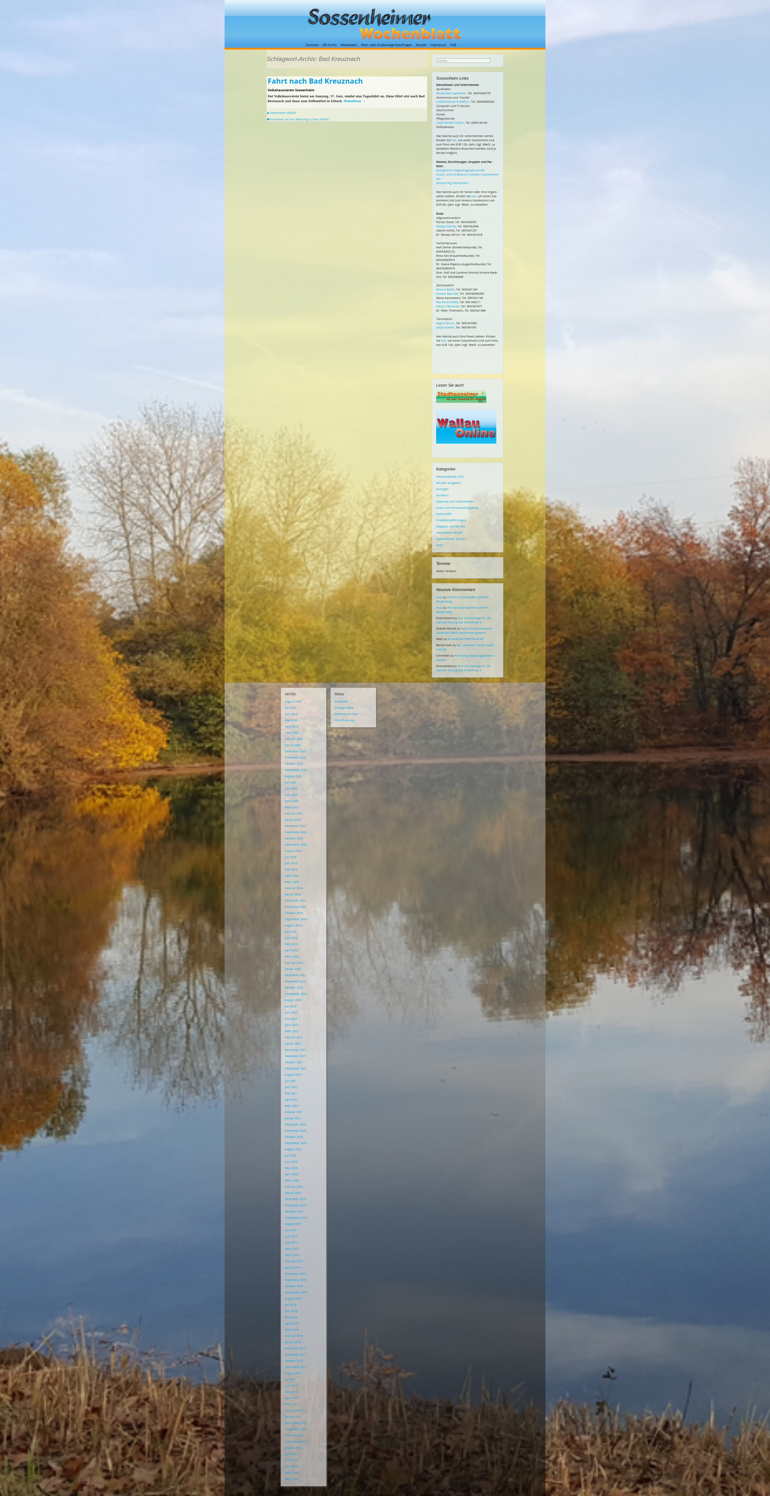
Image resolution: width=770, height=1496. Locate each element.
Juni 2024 (291, 863)
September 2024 (296, 844)
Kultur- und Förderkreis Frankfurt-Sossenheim (467, 174)
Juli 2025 (290, 782)
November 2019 (295, 1205)
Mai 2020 (291, 1168)
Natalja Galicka (446, 226)
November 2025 (295, 757)
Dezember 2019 (295, 1199)
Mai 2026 (291, 720)
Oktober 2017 (294, 1361)
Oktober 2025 (294, 764)
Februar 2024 (294, 888)
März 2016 (292, 1479)
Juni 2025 (291, 788)
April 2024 (292, 875)
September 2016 (296, 1441)
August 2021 (293, 1075)
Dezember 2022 (295, 975)
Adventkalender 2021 (450, 476)
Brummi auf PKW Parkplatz (466, 639)
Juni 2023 (291, 938)
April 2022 (292, 1025)
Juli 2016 (290, 1454)
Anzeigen (442, 489)
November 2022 (295, 981)
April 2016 (292, 1473)
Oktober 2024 (294, 838)
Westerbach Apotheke (451, 93)
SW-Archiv (329, 45)
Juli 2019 (290, 1230)
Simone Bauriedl (447, 294)
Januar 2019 (293, 1267)
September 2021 (296, 1068)
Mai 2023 (291, 944)
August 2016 (293, 1448)
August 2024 (293, 851)
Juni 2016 (291, 1460)
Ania (439, 597)
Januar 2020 (293, 1193)
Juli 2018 (290, 1305)
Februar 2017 (294, 1410)
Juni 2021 (291, 1087)
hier (454, 140)
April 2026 (292, 726)
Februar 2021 (294, 1112)
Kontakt (421, 45)
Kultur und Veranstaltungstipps (457, 508)
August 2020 (293, 1149)
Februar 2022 (294, 1037)
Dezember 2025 (295, 751)
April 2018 (292, 1323)
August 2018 (293, 1298)
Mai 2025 (291, 795)
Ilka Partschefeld (447, 302)
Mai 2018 (291, 1317)
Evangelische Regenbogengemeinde (460, 170)
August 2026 (293, 701)
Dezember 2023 (295, 900)
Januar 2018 (293, 1342)
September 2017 (296, 1367)
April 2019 (292, 1249)
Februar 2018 (294, 1336)
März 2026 (292, 732)
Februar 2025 (294, 813)
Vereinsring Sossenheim (452, 183)
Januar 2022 (293, 1043)
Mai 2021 (291, 1093)
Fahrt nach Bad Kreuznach (315, 81)
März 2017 (292, 1404)
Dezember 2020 (295, 1124)
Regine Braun (445, 323)
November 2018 (295, 1280)
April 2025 (292, 801)
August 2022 (293, 1000)
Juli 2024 (290, 857)
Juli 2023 (290, 931)
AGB (453, 45)
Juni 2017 (291, 1385)
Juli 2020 (290, 1155)
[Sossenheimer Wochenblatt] (385, 22)
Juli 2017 (290, 1379)
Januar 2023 (293, 969)
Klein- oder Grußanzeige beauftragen (386, 45)
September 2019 (296, 1218)
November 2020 (295, 1130)
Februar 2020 (294, 1186)
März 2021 (292, 1106)
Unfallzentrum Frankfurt (452, 102)
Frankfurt (442, 495)
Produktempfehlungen (451, 520)
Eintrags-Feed (344, 708)
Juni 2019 (291, 1236)
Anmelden (342, 701)
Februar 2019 (294, 1261)
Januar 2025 (293, 820)
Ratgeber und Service (450, 526)
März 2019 (292, 1255)
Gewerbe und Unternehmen (455, 501)
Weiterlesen (354, 101)
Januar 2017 (293, 1417)
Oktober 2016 (294, 1435)
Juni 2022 (291, 1012)
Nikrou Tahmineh (448, 306)
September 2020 (296, 1143)
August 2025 (293, 776)
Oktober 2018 (294, 1286)
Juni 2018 (291, 1311)
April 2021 (292, 1099)
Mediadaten (349, 45)
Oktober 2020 (294, 1137)
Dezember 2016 (295, 1423)
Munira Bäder (445, 289)
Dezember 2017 (295, 1348)
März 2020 (292, 1180)
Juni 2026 (291, 714)
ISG (438, 179)
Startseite (312, 45)
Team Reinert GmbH (449, 123)
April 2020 (292, 1174)
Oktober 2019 (294, 1211)
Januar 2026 (293, 745)
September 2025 (296, 770)
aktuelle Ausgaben (448, 483)
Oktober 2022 (294, 987)
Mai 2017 (291, 1392)
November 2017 (295, 1354)
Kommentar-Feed (346, 714)
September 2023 (296, 919)
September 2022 (296, 994)
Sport (439, 545)
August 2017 (293, 1373)
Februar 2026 (294, 739)
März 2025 (292, 807)
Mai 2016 (291, 1466)
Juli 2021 (290, 1081)
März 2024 (292, 882)
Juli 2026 (290, 708)
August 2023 (293, 925)
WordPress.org (344, 720)
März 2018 (292, 1329)
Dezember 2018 (295, 1274)
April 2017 (292, 1398)
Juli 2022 (290, 1006)
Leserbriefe (443, 514)
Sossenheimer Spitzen (451, 539)
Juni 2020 (291, 1162)
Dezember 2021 (295, 1050)
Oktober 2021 (294, 1062)
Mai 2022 (291, 1019)
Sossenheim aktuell (283, 113)
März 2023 (292, 956)
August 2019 (293, 1224)
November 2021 (295, 1056)
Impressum (438, 45)
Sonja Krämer (445, 327)
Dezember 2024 (295, 826)
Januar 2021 (293, 1118)
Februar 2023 (294, 963)
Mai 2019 (291, 1242)
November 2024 (295, 832)
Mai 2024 (291, 869)
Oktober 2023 (294, 913)
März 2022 (292, 1031)
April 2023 (292, 950)
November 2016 (295, 1429)
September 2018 (296, 1292)
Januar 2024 (293, 894)
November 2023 (295, 907)
